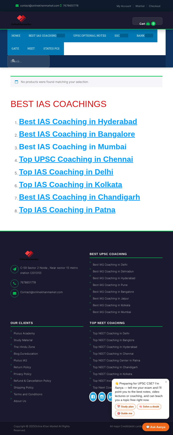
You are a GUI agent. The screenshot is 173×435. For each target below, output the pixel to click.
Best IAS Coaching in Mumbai (73, 146)
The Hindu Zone (24, 347)
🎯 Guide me (124, 413)
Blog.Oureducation (26, 353)
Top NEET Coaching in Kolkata (112, 374)
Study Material (23, 340)
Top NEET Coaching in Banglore (113, 340)
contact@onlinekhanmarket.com (39, 5)
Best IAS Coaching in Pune (110, 285)
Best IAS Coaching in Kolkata (111, 305)
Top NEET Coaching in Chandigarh (115, 367)
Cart (142, 23)
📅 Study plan (125, 406)
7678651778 (70, 5)
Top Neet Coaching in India (110, 387)
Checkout (154, 6)
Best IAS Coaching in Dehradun (113, 271)
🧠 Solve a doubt (149, 406)
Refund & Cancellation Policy (32, 380)
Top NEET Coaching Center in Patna (116, 360)
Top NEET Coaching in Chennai (113, 353)
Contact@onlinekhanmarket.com (41, 292)
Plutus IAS (20, 360)
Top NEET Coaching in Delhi (111, 333)
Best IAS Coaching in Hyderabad (114, 278)
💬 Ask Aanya (155, 427)
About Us (20, 401)
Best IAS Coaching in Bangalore (113, 291)
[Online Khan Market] (21, 20)
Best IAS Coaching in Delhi (110, 264)
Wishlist (140, 6)
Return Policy (22, 367)
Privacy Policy (22, 374)
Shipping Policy (24, 387)
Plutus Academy (24, 333)
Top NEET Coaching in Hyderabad (115, 347)
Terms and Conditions (28, 394)
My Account (124, 6)
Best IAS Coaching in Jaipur (111, 298)
